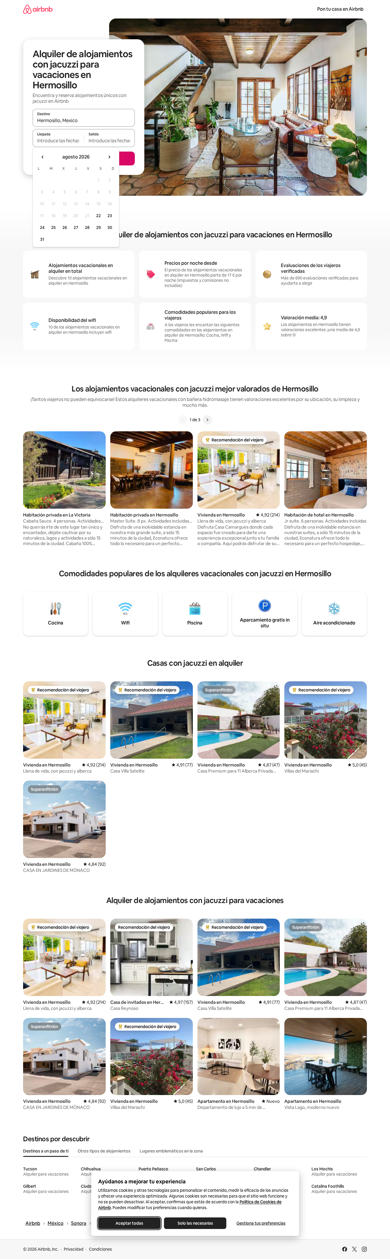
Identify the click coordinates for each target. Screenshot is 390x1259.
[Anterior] (182, 419)
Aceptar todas (129, 1223)
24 (42, 227)
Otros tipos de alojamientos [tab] (104, 1151)
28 (87, 227)
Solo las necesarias (195, 1223)
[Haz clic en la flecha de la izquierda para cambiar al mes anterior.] (42, 157)
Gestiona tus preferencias (260, 1223)
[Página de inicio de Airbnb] (38, 9)
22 (98, 215)
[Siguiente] (207, 419)
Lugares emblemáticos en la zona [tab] (171, 1151)
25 (53, 227)
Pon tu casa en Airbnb (340, 9)
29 (98, 227)
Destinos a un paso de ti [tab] (45, 1151)
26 (64, 227)
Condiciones (100, 1249)
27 (76, 227)
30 (109, 227)
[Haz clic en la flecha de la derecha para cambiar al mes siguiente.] (109, 157)
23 (109, 215)
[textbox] (58, 140)
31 (42, 239)
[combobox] (83, 120)
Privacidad (73, 1249)
